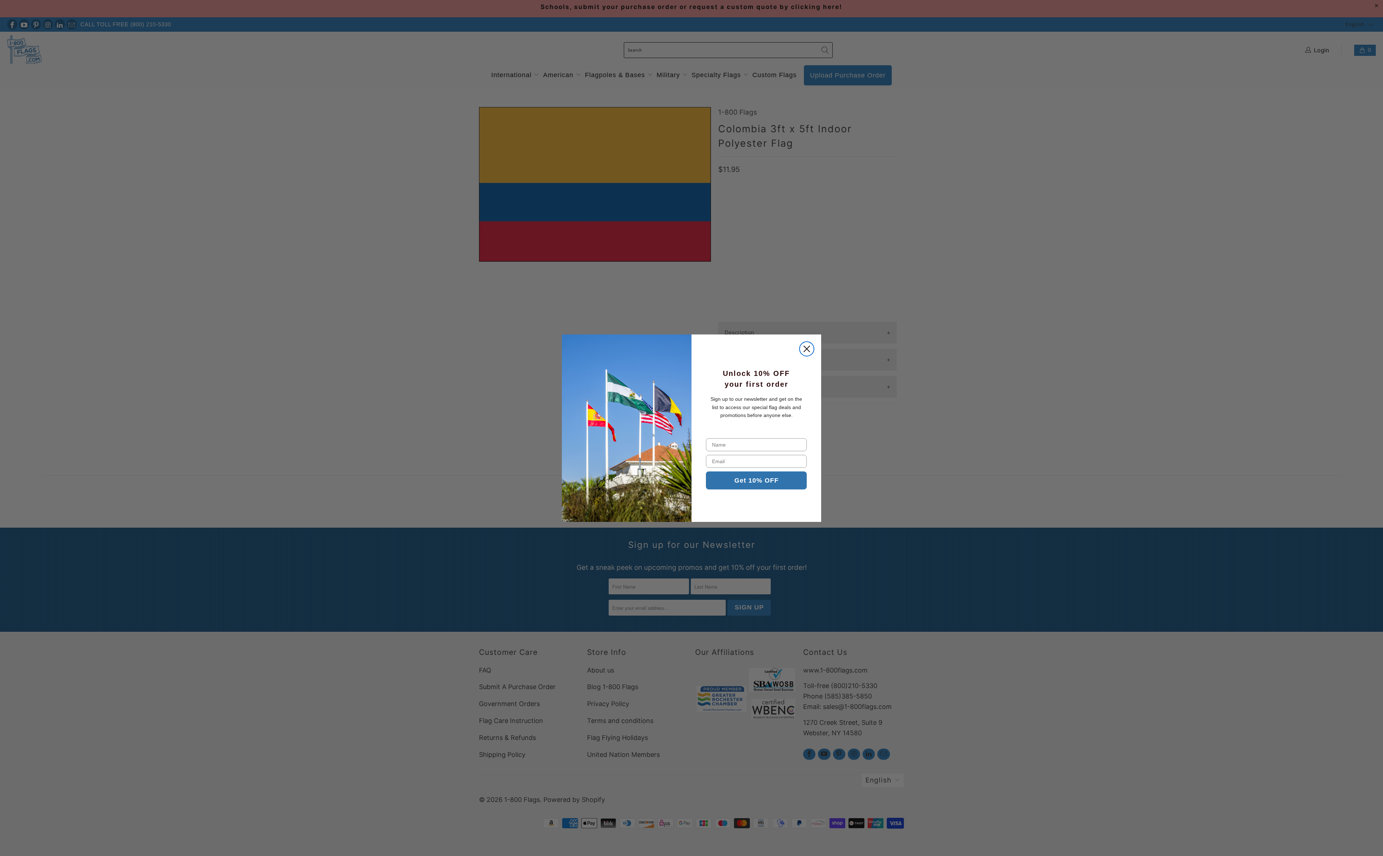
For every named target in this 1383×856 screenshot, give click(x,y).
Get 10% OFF (756, 480)
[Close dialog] (807, 349)
